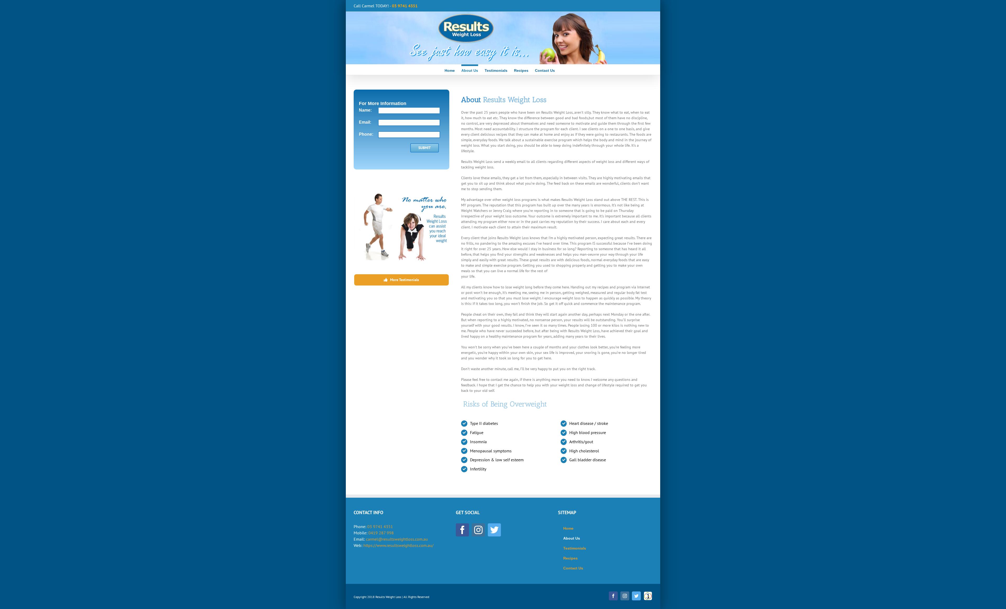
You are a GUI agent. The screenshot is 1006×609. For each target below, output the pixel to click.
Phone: (366, 134)
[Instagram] (478, 529)
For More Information (382, 103)
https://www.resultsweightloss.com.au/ (398, 545)
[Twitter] (494, 529)
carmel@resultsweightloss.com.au (397, 539)
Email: (365, 122)
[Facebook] (462, 529)
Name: (365, 110)
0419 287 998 (381, 532)
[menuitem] (453, 69)
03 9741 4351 (380, 526)
